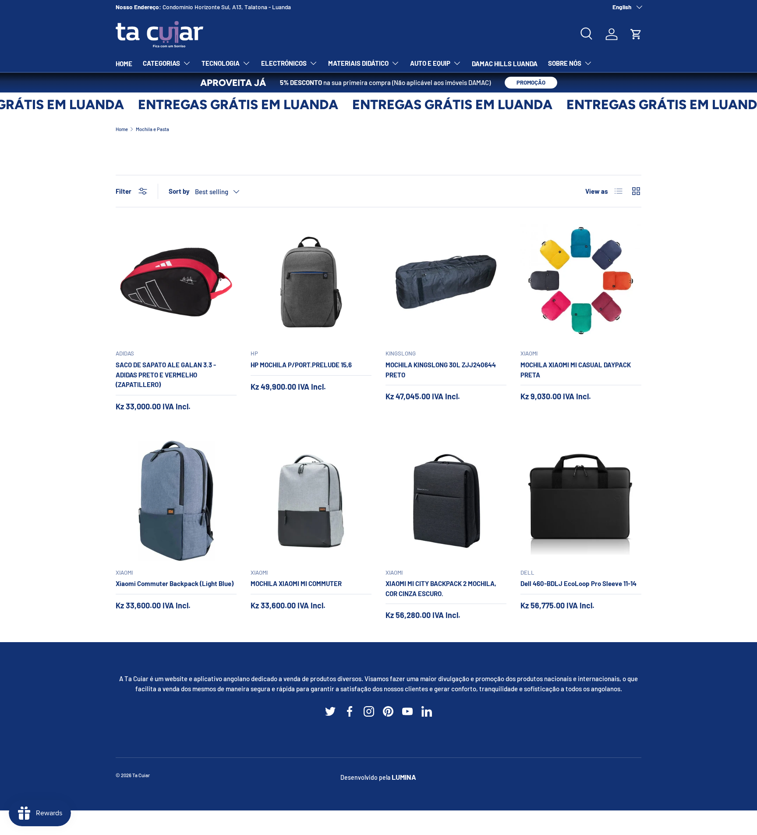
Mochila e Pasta (152, 129)
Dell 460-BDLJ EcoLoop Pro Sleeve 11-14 (578, 583)
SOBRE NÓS (564, 63)
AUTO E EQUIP (430, 63)
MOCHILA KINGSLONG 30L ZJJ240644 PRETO (441, 370)
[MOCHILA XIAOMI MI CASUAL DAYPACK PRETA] (580, 281)
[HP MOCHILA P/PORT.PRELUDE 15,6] (311, 281)
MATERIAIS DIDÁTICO (358, 63)
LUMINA (404, 777)
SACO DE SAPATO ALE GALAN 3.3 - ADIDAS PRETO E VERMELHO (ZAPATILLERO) (166, 374)
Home (122, 129)
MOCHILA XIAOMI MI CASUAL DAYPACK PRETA (575, 370)
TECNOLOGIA (221, 63)
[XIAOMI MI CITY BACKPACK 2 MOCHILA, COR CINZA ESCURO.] (446, 501)
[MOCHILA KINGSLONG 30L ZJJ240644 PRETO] (446, 281)
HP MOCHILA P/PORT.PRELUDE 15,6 (301, 365)
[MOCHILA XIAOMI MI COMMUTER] (311, 501)
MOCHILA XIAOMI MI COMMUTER (296, 583)
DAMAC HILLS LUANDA (505, 64)
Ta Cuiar (141, 775)
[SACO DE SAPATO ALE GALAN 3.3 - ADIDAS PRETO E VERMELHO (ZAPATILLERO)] (176, 281)
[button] (636, 34)
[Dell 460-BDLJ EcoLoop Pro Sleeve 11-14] (580, 501)
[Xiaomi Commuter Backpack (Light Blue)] (176, 501)
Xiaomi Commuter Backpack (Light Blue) (174, 583)
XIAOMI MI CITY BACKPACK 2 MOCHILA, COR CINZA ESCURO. (441, 588)
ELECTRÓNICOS (284, 63)
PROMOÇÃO (530, 82)
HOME (124, 64)
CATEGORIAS (161, 63)
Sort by (179, 191)
